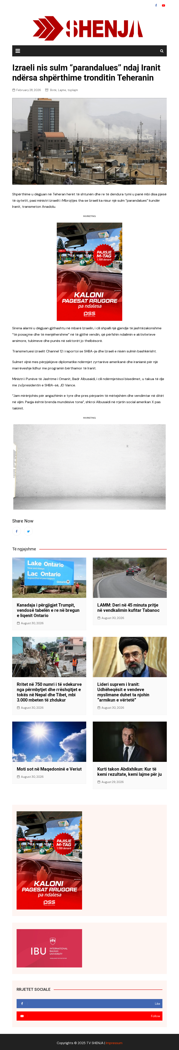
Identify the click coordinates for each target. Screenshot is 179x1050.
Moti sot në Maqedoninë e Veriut (49, 769)
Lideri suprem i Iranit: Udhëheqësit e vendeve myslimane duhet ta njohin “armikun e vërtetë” (123, 692)
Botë (53, 90)
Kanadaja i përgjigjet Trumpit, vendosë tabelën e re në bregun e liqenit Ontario (48, 610)
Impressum (114, 1043)
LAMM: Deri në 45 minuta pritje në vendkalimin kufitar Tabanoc (128, 607)
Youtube (163, 5)
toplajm (73, 90)
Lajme (62, 90)
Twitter (28, 531)
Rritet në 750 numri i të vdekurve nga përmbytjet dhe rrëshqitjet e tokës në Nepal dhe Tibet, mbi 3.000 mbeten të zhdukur (49, 692)
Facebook (156, 5)
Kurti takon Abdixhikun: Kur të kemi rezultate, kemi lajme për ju (129, 771)
